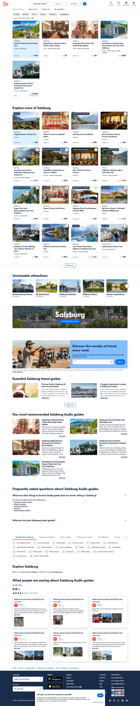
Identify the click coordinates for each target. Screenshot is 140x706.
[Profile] (133, 2)
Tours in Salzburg (61, 668)
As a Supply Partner (117, 677)
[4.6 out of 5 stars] (18, 593)
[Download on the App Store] (55, 686)
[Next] (127, 286)
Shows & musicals (20, 504)
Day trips (17, 508)
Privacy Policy (70, 684)
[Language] (126, 2)
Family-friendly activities (22, 510)
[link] (26, 39)
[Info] (33, 18)
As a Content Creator (117, 681)
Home (14, 668)
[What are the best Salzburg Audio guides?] (125, 520)
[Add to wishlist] (37, 22)
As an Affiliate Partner (117, 684)
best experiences (57, 572)
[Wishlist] (111, 2)
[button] (26, 39)
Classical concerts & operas (23, 502)
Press (101, 687)
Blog (101, 684)
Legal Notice (70, 681)
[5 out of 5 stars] (31, 602)
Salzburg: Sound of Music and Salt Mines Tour (29, 599)
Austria (21, 668)
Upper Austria (30, 668)
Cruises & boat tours (21, 506)
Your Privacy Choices (72, 687)
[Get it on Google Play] (55, 679)
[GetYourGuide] (5, 4)
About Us (102, 677)
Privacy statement (17, 372)
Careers (102, 681)
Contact (68, 677)
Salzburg (34, 572)
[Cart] (118, 2)
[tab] (24, 537)
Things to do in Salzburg (45, 668)
